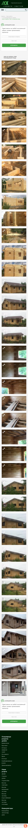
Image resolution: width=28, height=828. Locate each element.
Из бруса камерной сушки (4, 750)
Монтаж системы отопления (5, 802)
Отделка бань (5, 780)
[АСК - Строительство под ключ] (5, 3)
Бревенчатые (5, 743)
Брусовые (4, 745)
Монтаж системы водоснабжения (6, 795)
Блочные (4, 758)
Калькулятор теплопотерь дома (5, 812)
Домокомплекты (6, 765)
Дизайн (4, 774)
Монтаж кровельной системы (5, 789)
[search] (25, 9)
